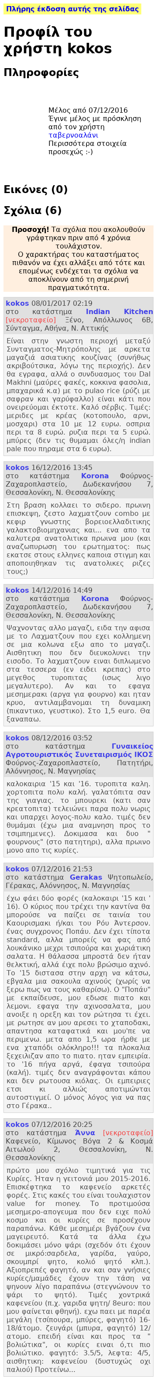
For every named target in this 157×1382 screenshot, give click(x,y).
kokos (17, 303)
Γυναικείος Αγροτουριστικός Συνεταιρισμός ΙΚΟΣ (79, 750)
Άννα (85, 1133)
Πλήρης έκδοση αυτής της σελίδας (72, 9)
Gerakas (86, 877)
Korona (95, 476)
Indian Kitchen (119, 311)
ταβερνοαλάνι (73, 135)
